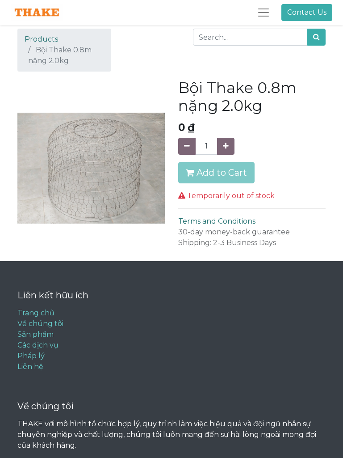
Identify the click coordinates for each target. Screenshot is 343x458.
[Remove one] (187, 146)
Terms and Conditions (216, 221)
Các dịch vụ (38, 345)
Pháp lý (31, 356)
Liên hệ (30, 366)
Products (41, 39)
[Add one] (225, 146)
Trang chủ (35, 313)
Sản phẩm (35, 334)
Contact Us (306, 12)
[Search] (316, 37)
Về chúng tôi (40, 323)
